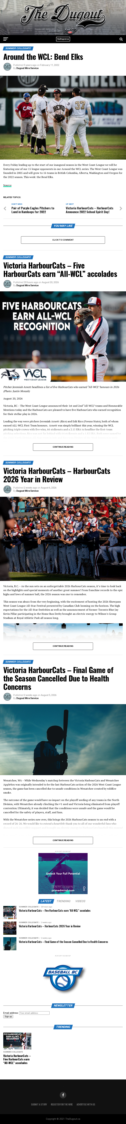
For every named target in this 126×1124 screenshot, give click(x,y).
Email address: (11, 1013)
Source (7, 185)
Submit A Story (39, 1104)
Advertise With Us (86, 1104)
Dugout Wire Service (27, 68)
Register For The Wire (62, 1104)
